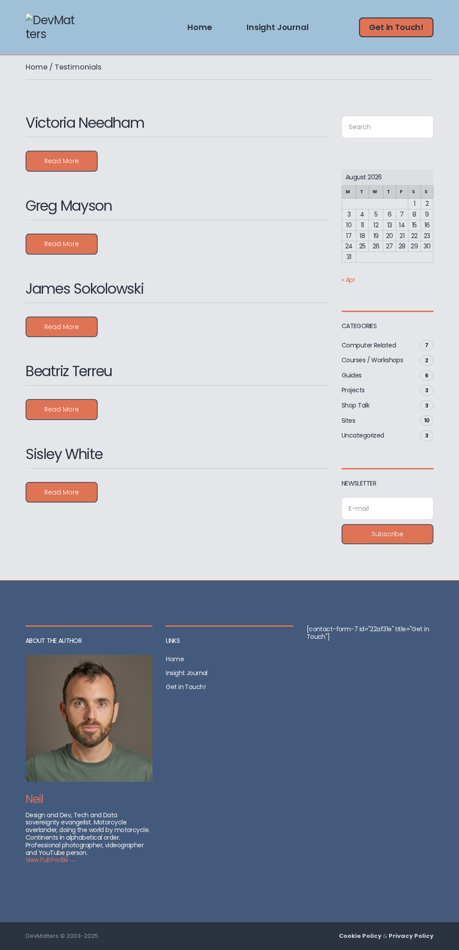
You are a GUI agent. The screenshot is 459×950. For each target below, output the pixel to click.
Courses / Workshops (372, 360)
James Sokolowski (85, 288)
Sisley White (64, 454)
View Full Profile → (51, 859)
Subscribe (387, 533)
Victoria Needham (85, 123)
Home (199, 27)
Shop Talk (355, 405)
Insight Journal (277, 27)
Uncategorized (363, 435)
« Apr (348, 279)
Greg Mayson (69, 205)
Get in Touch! (396, 27)
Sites (348, 420)
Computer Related (369, 345)
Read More (61, 160)
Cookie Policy (360, 936)
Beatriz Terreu (69, 371)
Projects (353, 390)
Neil (34, 799)
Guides (352, 375)
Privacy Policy (411, 936)
